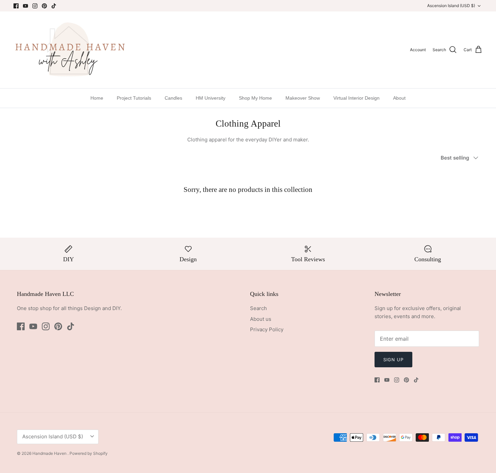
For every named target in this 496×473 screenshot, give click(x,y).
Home (96, 98)
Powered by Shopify (89, 453)
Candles (173, 98)
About (399, 98)
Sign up (393, 359)
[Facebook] (16, 5)
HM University (210, 98)
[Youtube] (25, 5)
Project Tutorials (134, 98)
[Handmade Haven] (70, 49)
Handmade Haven (49, 453)
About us (260, 319)
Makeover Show (302, 98)
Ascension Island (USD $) (451, 5)
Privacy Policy (266, 329)
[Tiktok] (53, 5)
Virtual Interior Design (356, 98)
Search (258, 308)
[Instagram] (34, 5)
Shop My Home (255, 98)
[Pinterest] (44, 5)
